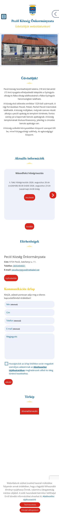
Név (12, 304)
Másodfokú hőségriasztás (29, 173)
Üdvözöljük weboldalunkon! (32, 23)
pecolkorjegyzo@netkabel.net (25, 269)
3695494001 (19, 265)
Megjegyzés (11, 336)
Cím (8, 312)
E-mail (13, 328)
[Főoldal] (32, 9)
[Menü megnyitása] (3, 16)
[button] (53, 195)
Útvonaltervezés (29, 411)
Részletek (29, 197)
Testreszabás (30, 504)
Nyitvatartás (11, 278)
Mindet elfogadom (29, 510)
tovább (29, 226)
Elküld (8, 382)
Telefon (13, 320)
